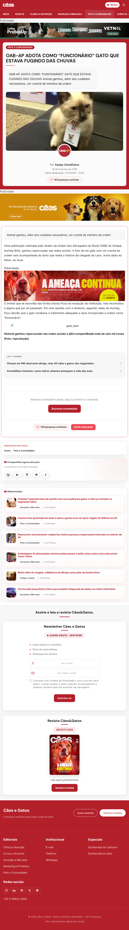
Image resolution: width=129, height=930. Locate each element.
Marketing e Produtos (16, 866)
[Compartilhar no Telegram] (36, 474)
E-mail (49, 847)
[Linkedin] (14, 890)
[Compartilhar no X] (26, 474)
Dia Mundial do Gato (100, 853)
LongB (80, 921)
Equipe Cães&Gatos (67, 164)
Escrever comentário (64, 408)
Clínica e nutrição (41, 14)
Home (7, 450)
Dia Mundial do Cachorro (103, 847)
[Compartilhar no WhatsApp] (8, 474)
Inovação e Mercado (70, 14)
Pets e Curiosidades (99, 14)
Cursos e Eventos (13, 853)
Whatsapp (52, 860)
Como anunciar (85, 812)
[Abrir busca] (124, 5)
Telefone (51, 853)
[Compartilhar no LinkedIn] (17, 474)
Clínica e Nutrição (13, 847)
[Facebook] (22, 890)
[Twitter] (30, 890)
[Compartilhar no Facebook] (45, 474)
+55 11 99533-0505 (15, 898)
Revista (19, 14)
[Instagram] (6, 890)
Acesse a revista (64, 787)
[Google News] (37, 890)
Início (6, 14)
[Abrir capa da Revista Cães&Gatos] (64, 755)
